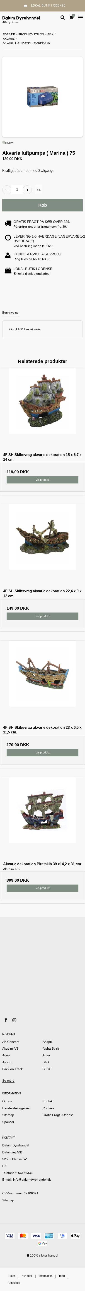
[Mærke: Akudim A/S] (8, 142)
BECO (47, 1069)
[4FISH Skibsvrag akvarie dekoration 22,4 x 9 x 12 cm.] (42, 546)
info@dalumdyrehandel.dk (32, 1179)
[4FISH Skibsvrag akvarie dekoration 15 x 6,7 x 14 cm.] (42, 410)
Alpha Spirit (51, 1048)
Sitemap (8, 1200)
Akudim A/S (10, 1048)
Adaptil (47, 1042)
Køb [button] (42, 205)
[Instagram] (16, 1020)
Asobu (6, 1062)
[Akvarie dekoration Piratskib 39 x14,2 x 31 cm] (42, 819)
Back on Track (12, 1069)
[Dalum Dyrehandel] (21, 17)
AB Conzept (10, 1042)
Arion (6, 1055)
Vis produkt (42, 479)
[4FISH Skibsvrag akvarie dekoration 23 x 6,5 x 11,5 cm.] (42, 683)
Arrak (46, 1055)
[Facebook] (8, 1020)
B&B (46, 1062)
